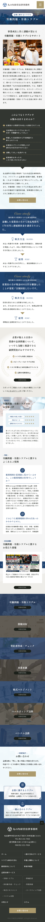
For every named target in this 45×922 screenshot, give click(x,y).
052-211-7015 (24, 839)
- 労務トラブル (8, 878)
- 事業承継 (29, 884)
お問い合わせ (22, 200)
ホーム (4, 854)
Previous (1, 429)
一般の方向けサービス (32, 854)
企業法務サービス (8, 872)
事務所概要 (28, 866)
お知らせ (4, 902)
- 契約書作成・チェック (11, 884)
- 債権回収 (29, 878)
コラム (26, 902)
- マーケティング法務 (33, 890)
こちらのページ (14, 391)
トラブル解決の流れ (9, 860)
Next (43, 429)
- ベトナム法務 (8, 896)
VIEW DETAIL (22, 380)
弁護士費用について (31, 860)
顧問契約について (8, 866)
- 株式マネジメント (9, 890)
